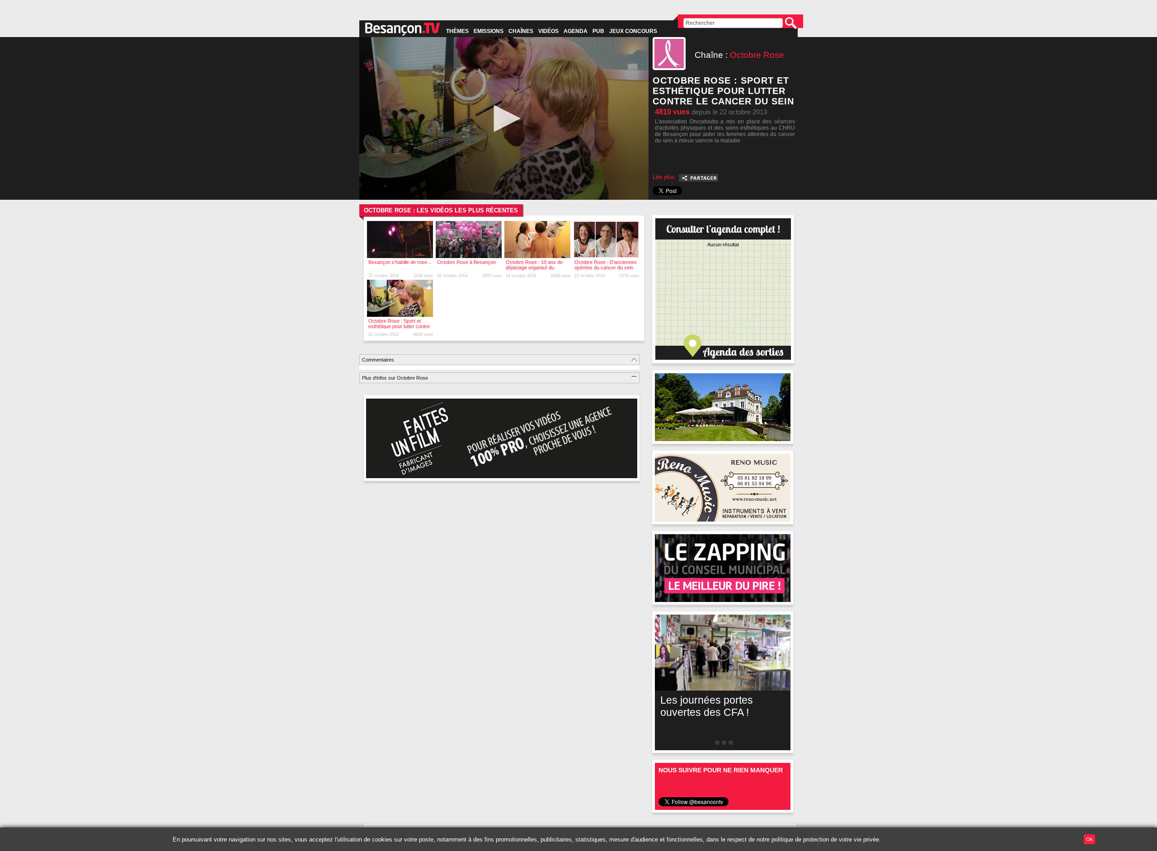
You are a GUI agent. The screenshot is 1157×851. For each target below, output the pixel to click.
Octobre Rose (757, 55)
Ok (1089, 839)
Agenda (576, 31)
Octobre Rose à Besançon (466, 262)
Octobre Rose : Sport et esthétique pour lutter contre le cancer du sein (399, 326)
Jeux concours (633, 31)
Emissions (488, 31)
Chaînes (520, 31)
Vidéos (548, 31)
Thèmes (457, 31)
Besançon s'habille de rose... (399, 262)
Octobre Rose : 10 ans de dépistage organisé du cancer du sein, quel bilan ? (535, 267)
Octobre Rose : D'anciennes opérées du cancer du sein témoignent (605, 267)
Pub (598, 31)
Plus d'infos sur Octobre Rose (395, 378)
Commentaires (378, 359)
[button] (504, 118)
